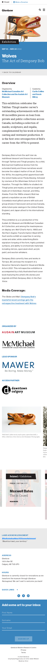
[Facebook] (23, 595)
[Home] (15, 10)
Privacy (23, 650)
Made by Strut (23, 661)
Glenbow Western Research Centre (23, 648)
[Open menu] (44, 9)
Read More (14, 501)
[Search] (40, 9)
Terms (23, 652)
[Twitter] (18, 595)
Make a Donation (22, 2)
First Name (7, 613)
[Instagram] (28, 595)
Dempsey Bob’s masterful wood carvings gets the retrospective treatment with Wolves (19, 300)
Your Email (7, 628)
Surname (6, 620)
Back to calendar (12, 72)
